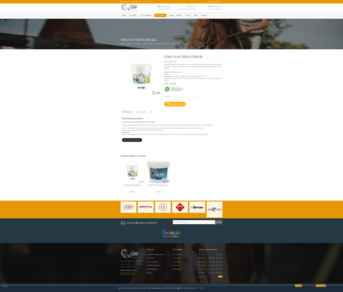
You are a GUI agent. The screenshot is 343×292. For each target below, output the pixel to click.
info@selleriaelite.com (164, 9)
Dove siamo (192, 6)
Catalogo (128, 44)
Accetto (298, 285)
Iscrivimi (218, 222)
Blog (195, 15)
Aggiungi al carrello (176, 104)
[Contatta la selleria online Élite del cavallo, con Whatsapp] (140, 1)
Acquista (118, 190)
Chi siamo (133, 15)
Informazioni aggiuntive (141, 112)
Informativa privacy (152, 269)
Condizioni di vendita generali (155, 254)
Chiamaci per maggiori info (215, 9)
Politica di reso (151, 258)
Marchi (179, 15)
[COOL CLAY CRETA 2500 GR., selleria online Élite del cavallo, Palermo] (141, 75)
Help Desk (135, 1)
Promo (188, 15)
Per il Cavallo (160, 15)
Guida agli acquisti (125, 1)
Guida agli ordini (177, 269)
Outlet (171, 15)
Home (124, 15)
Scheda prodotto (126, 112)
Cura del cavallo (148, 44)
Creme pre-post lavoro (162, 44)
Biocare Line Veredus (183, 44)
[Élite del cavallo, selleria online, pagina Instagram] (146, 1)
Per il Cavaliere (146, 15)
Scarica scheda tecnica (133, 140)
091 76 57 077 (127, 264)
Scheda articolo (170, 190)
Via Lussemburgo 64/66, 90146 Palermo (186, 9)
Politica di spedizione (153, 262)
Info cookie (199, 288)
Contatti (203, 15)
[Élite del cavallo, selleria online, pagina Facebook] (122, 273)
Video (152, 112)
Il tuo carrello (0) (213, 1)
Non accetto (320, 285)
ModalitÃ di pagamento (154, 265)
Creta (173, 44)
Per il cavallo (137, 44)
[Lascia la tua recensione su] (171, 233)
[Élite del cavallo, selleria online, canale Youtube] (150, 1)
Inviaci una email (164, 6)
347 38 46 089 (139, 264)
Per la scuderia (177, 262)
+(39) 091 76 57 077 (216, 6)
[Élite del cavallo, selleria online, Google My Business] (133, 273)
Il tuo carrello (176, 265)
